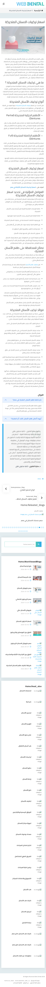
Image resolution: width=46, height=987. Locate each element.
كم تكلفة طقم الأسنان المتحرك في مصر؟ (27, 399)
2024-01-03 (25, 592)
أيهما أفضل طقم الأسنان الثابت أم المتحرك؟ (26, 418)
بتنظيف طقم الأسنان (32, 264)
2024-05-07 (25, 636)
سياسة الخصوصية (35, 981)
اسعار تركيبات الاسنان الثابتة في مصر (23, 187)
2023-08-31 (25, 669)
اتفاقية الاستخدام (17, 983)
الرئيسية (37, 10)
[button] (43, 528)
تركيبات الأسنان (5, 511)
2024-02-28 (25, 658)
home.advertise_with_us (22, 981)
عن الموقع (26, 983)
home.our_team (9, 981)
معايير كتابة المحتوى (35, 983)
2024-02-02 (25, 581)
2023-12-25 (25, 603)
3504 (39, 478)
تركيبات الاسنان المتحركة (23, 105)
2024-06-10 (25, 570)
